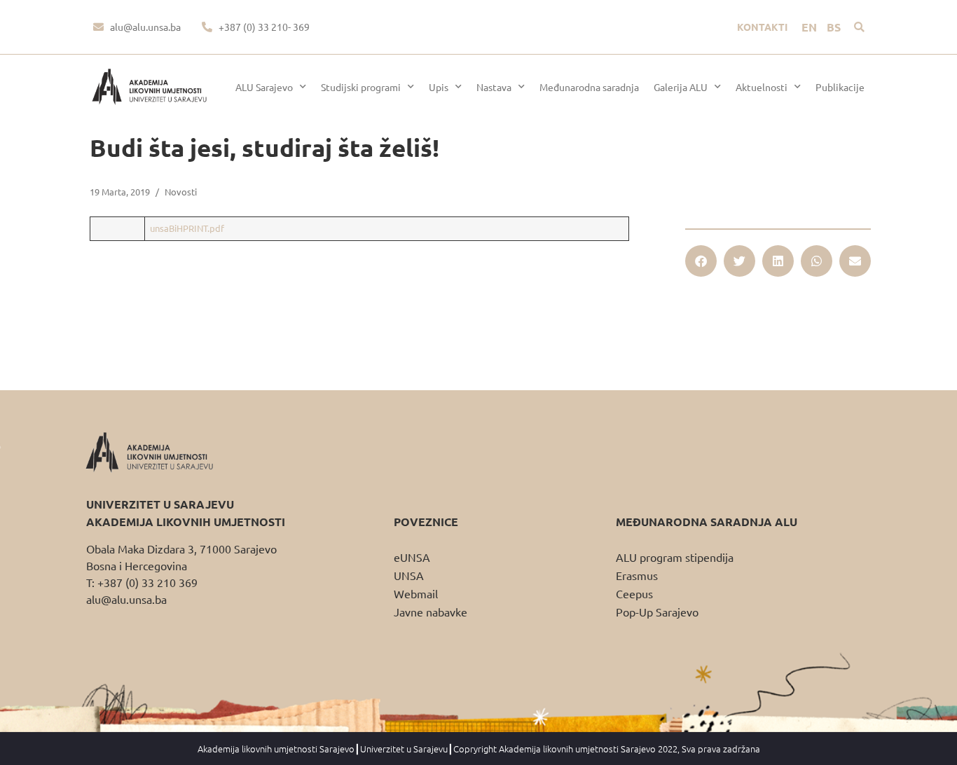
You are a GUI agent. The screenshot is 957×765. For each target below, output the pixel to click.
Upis (438, 87)
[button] (859, 27)
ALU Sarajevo (264, 87)
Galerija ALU (681, 87)
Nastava (493, 87)
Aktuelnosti (761, 87)
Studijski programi (361, 87)
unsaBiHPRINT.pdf (187, 228)
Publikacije (840, 87)
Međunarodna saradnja (589, 87)
